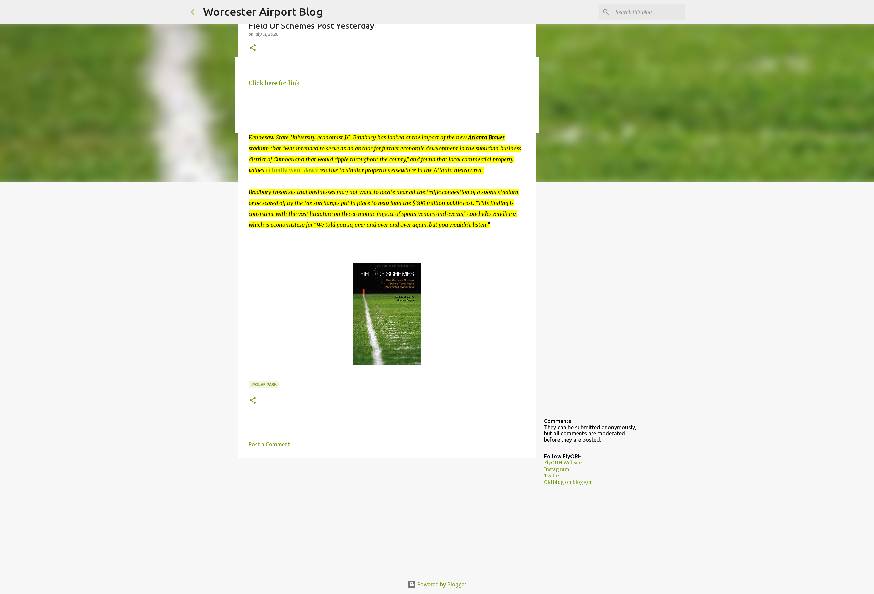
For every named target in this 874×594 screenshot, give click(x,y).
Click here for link (274, 82)
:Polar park (264, 384)
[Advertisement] (387, 516)
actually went (292, 170)
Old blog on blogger (568, 482)
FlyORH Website (563, 463)
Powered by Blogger (441, 584)
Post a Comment (269, 444)
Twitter (552, 476)
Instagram (556, 469)
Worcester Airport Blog (263, 11)
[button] (253, 48)
